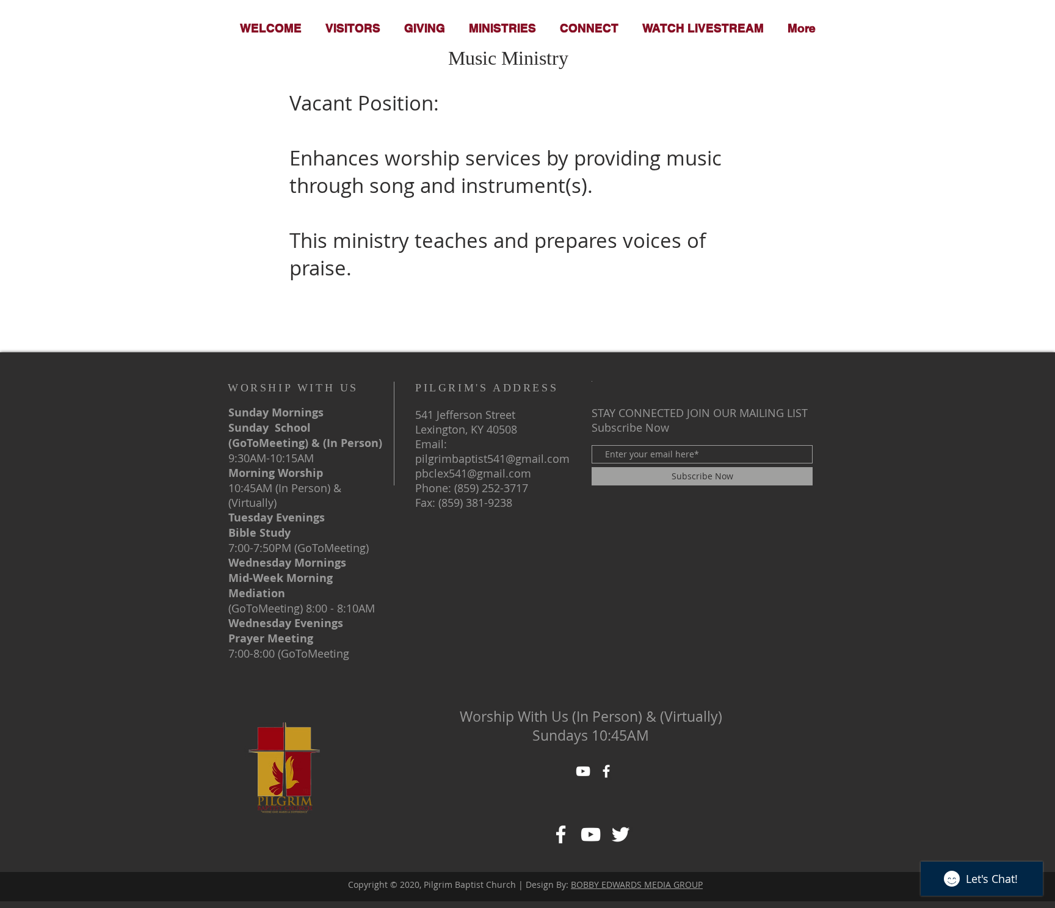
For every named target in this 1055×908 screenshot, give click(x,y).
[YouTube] (583, 771)
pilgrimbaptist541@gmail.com (492, 458)
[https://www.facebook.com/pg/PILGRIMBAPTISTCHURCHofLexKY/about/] (591, 834)
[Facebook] (561, 834)
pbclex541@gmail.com (473, 473)
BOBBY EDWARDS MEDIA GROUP (637, 884)
